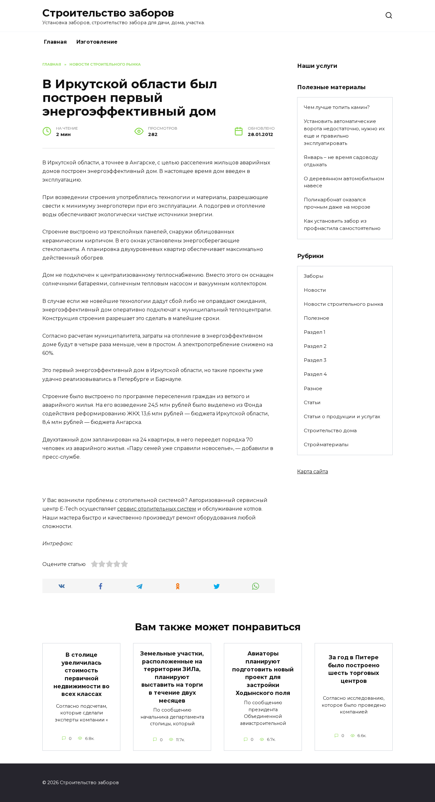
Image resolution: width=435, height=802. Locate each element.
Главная (55, 42)
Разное (313, 388)
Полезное (316, 318)
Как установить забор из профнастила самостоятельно (342, 224)
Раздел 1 (314, 332)
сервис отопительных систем (156, 509)
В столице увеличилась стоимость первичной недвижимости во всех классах (81, 674)
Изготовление (97, 42)
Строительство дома (330, 430)
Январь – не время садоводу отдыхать (341, 161)
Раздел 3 (315, 360)
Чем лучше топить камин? (337, 107)
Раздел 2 (315, 346)
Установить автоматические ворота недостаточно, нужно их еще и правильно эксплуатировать (344, 132)
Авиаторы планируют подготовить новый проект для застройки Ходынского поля (263, 673)
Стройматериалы (326, 444)
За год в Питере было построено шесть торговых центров (354, 669)
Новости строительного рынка (343, 304)
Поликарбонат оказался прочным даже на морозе (337, 203)
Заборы (313, 276)
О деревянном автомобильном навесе (344, 182)
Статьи (312, 402)
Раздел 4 (315, 374)
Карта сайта (312, 472)
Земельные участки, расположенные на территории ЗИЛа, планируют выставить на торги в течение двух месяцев (172, 677)
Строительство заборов (108, 13)
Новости (315, 290)
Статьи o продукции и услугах (342, 416)
